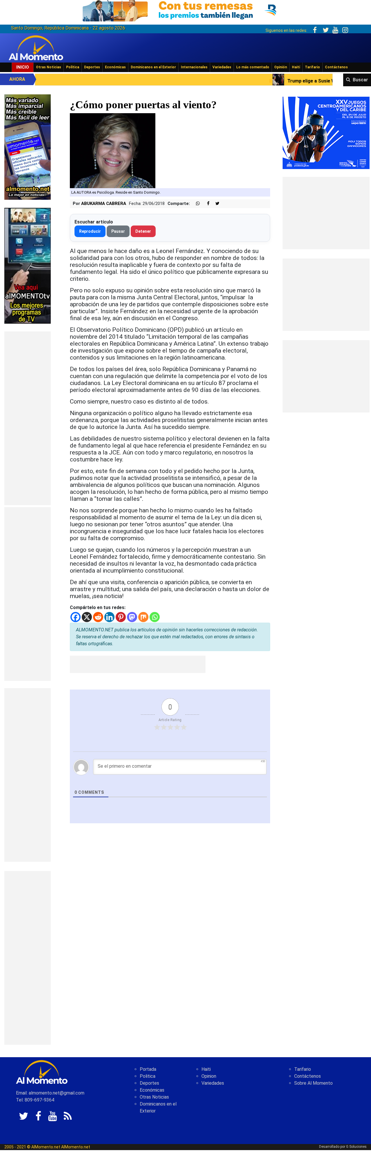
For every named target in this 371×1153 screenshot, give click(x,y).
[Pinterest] (121, 617)
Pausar (118, 231)
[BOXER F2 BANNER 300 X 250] (326, 132)
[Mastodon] (132, 617)
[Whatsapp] (155, 617)
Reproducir (90, 231)
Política (72, 67)
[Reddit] (98, 617)
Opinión (280, 67)
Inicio (22, 67)
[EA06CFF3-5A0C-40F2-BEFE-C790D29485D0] (27, 265)
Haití (296, 67)
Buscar (360, 80)
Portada (148, 1069)
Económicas (115, 67)
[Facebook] (75, 617)
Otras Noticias (48, 67)
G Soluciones (356, 1147)
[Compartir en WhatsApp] (195, 203)
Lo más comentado (252, 67)
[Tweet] (215, 203)
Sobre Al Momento (313, 1083)
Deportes (92, 67)
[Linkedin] (109, 617)
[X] (87, 617)
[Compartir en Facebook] (205, 203)
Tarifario (312, 67)
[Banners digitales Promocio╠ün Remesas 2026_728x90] (185, 9)
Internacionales (194, 67)
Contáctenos (336, 67)
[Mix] (143, 617)
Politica (147, 1076)
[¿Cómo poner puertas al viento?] (112, 150)
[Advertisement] (27, 418)
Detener (143, 231)
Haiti (206, 1069)
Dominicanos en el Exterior (153, 67)
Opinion (208, 1076)
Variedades (221, 67)
